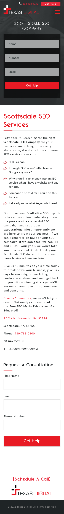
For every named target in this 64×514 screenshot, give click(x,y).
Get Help (51, 3)
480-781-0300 (25, 333)
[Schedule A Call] (32, 479)
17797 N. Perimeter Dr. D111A (25, 318)
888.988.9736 (30, 4)
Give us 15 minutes (17, 298)
